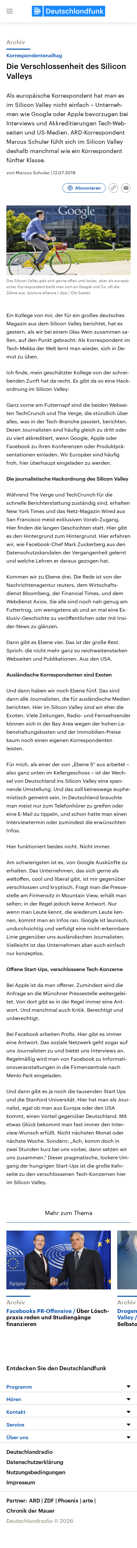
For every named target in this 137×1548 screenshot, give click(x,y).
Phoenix (69, 1500)
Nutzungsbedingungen (35, 1472)
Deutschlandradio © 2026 (39, 1520)
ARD (36, 1500)
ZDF (50, 1500)
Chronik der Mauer (30, 1510)
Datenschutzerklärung (34, 1462)
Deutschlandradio (29, 1451)
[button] (9, 11)
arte (89, 1500)
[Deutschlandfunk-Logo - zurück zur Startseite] (68, 11)
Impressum (20, 1482)
